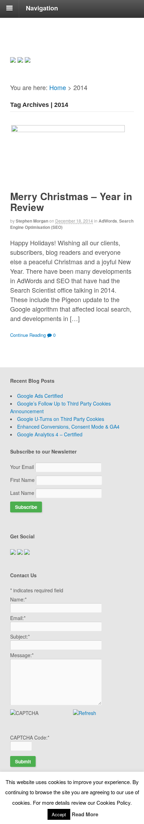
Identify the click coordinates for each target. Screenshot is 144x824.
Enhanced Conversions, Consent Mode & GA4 (68, 426)
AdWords (108, 221)
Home (57, 87)
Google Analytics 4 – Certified (49, 434)
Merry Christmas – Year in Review (71, 201)
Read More (85, 814)
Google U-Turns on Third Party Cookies (60, 418)
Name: (18, 599)
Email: (18, 617)
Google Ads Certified (40, 395)
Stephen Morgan (32, 221)
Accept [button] (59, 814)
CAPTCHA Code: (29, 737)
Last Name (23, 492)
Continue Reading (28, 335)
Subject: (20, 636)
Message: (22, 655)
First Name (23, 479)
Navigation (42, 8)
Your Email (22, 466)
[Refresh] (84, 712)
